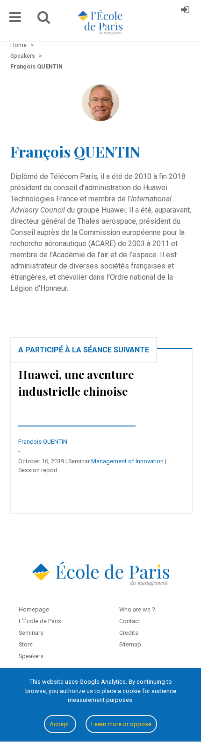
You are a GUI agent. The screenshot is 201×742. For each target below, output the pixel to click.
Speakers (31, 656)
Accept (60, 724)
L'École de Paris (40, 621)
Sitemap (130, 644)
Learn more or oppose (121, 724)
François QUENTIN (42, 441)
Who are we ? (137, 609)
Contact (129, 621)
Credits (128, 632)
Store (26, 644)
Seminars (31, 632)
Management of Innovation (127, 461)
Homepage (34, 609)
